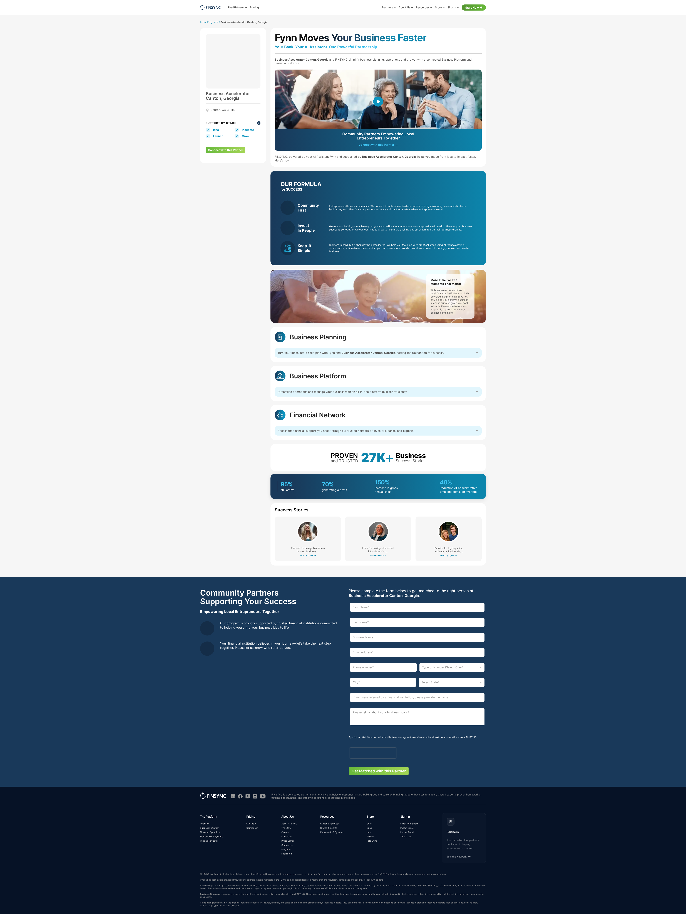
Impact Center (407, 828)
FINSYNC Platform (409, 823)
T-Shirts (370, 836)
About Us (404, 7)
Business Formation (209, 828)
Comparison (252, 828)
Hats (369, 832)
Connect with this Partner (225, 150)
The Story (286, 828)
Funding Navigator (209, 840)
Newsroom (286, 836)
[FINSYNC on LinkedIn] (233, 796)
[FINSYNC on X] (247, 796)
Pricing (254, 7)
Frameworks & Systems (211, 836)
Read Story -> (308, 555)
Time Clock (406, 836)
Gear (369, 823)
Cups (369, 828)
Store (438, 7)
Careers (285, 832)
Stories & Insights (328, 828)
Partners (387, 7)
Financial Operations (210, 832)
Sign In (452, 7)
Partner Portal (407, 832)
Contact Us (286, 845)
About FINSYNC (289, 823)
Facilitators (286, 853)
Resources (422, 7)
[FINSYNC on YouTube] (263, 796)
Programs (286, 849)
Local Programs (209, 22)
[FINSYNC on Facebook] (240, 796)
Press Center (287, 840)
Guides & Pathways (329, 823)
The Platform (236, 7)
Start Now (472, 7)
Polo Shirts (372, 840)
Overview (205, 823)
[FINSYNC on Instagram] (255, 796)
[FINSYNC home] (210, 7)
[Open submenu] (246, 7)
